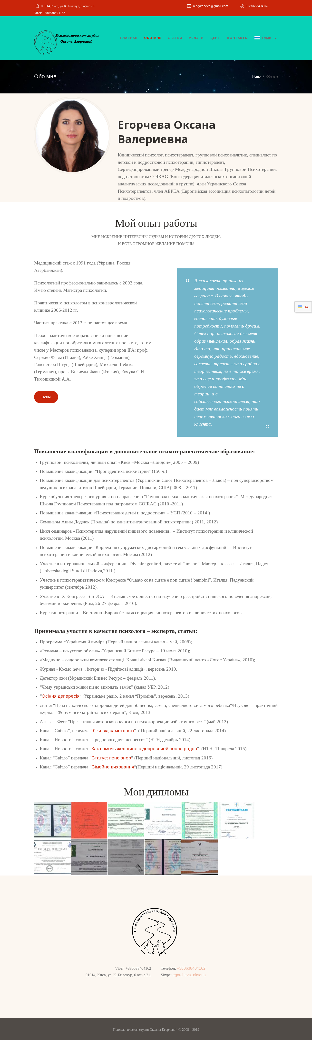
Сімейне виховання (112, 766)
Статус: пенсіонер (111, 757)
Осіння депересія (60, 696)
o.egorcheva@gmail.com (210, 6)
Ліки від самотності (113, 730)
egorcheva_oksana (189, 975)
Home (256, 76)
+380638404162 (257, 6)
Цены (46, 397)
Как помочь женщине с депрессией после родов (144, 748)
